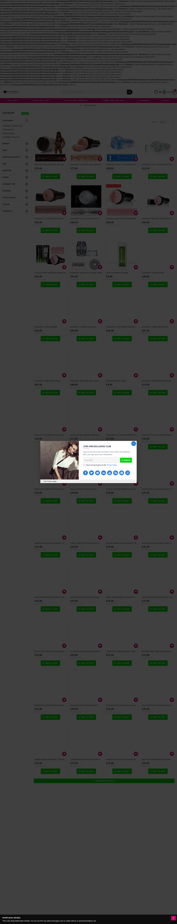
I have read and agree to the (101, 465)
